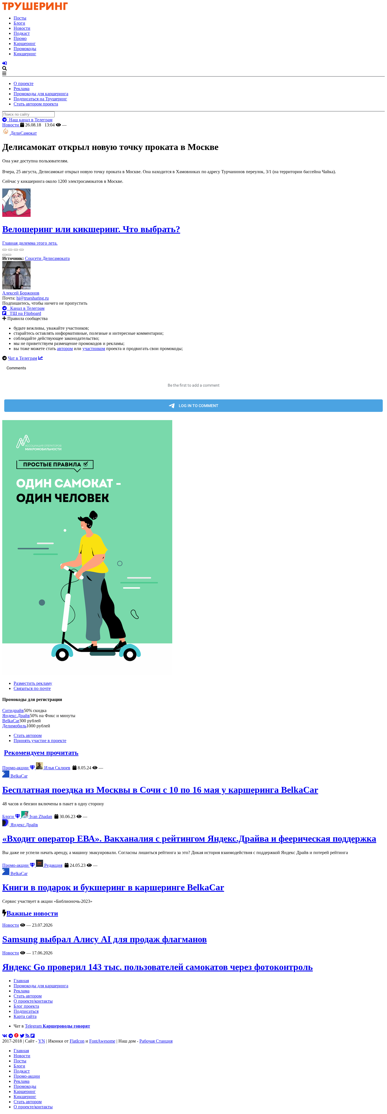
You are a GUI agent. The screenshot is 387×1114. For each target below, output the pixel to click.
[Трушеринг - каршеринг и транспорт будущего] (35, 8)
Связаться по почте (32, 688)
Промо (20, 38)
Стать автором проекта (36, 103)
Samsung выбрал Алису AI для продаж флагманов (104, 939)
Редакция (52, 865)
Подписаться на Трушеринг (40, 98)
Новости (22, 28)
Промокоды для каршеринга (41, 93)
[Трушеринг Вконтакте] (4, 1035)
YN (41, 1041)
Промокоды (25, 48)
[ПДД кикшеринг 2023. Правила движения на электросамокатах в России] (193, 548)
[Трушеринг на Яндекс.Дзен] (16, 1035)
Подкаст (22, 33)
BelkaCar (10, 720)
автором (65, 348)
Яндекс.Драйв (16, 715)
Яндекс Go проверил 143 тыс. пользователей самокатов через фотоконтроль (157, 967)
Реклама (21, 88)
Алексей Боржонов (20, 293)
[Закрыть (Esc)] (4, 250)
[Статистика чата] (40, 358)
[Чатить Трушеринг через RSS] (27, 1035)
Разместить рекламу (33, 683)
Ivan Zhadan (40, 816)
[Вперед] (9, 255)
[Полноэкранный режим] (16, 250)
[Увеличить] (21, 250)
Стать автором (28, 735)
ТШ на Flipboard (23, 313)
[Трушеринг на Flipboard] (33, 1035)
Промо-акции (16, 767)
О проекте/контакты (33, 1001)
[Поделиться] (10, 250)
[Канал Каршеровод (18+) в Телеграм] (10, 1035)
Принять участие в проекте (40, 740)
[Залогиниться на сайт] (4, 63)
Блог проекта (26, 1006)
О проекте (23, 83)
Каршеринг (25, 43)
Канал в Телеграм (25, 308)
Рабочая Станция (156, 1041)
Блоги (19, 23)
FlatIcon (77, 1041)
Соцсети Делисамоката (47, 258)
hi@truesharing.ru (32, 298)
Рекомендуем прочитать (41, 752)
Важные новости (32, 913)
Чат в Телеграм (22, 358)
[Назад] (4, 255)
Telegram (57, 1026)
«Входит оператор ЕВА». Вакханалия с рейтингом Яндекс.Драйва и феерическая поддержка (189, 838)
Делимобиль (14, 725)
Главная (21, 980)
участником (93, 348)
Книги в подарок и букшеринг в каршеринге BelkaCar (113, 887)
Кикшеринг (25, 53)
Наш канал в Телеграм (29, 119)
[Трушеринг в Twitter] (22, 1035)
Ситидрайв (13, 710)
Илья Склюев (56, 767)
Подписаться (26, 1011)
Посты (20, 18)
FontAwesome (102, 1041)
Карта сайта (25, 1016)
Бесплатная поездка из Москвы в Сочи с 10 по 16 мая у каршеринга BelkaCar (160, 790)
